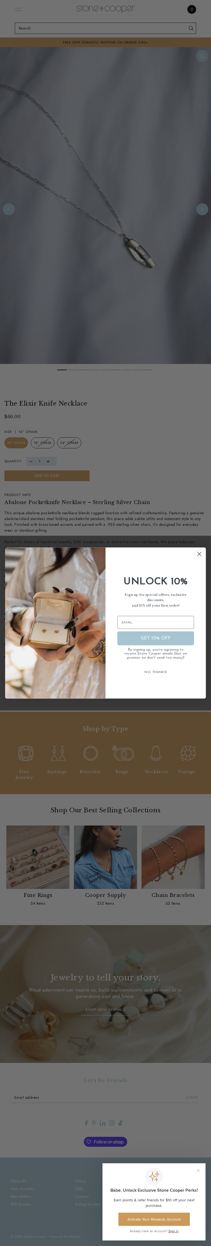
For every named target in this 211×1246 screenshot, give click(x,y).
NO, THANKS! (156, 672)
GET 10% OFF (156, 638)
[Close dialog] (199, 554)
